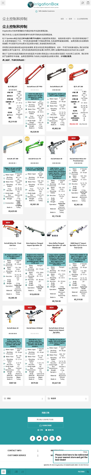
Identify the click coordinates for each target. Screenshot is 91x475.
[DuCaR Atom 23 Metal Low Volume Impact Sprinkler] (34, 316)
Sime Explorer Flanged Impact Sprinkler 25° (34, 244)
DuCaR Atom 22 (12, 328)
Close (85, 452)
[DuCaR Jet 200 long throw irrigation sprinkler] (12, 146)
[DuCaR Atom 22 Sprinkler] (12, 316)
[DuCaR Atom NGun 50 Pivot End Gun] (12, 231)
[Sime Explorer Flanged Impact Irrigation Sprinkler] (34, 231)
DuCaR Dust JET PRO (34, 86)
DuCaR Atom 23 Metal (35, 328)
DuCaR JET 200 (12, 159)
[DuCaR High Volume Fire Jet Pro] (78, 74)
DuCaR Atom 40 (56, 159)
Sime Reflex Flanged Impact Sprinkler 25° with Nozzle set (56, 245)
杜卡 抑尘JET (12, 86)
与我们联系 (66, 56)
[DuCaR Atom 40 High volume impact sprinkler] (56, 146)
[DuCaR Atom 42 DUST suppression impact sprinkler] (56, 316)
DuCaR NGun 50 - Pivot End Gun (12, 244)
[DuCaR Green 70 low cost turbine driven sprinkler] (34, 146)
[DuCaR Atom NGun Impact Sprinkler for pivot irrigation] (78, 146)
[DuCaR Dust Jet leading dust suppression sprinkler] (12, 74)
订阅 (41, 430)
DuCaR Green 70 (35, 159)
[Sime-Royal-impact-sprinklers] (78, 231)
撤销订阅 (51, 430)
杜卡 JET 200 (78, 86)
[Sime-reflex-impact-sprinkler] (56, 231)
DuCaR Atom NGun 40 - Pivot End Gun (78, 160)
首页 (62, 19)
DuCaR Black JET (56, 86)
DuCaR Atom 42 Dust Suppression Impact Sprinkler (56, 330)
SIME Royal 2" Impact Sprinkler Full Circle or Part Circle (78, 245)
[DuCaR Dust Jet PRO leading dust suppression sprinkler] (34, 74)
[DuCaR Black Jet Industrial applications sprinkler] (56, 74)
